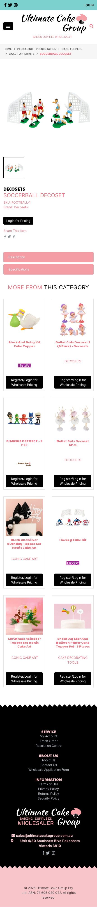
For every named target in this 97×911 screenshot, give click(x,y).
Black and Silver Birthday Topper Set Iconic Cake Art (24, 543)
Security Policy (49, 798)
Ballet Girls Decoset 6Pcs (73, 443)
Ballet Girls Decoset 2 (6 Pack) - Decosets (72, 344)
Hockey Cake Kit (72, 539)
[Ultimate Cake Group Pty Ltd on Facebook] (43, 853)
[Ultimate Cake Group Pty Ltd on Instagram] (53, 853)
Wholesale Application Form (48, 769)
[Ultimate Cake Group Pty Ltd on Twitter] (48, 853)
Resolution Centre (49, 745)
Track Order (49, 741)
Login (89, 5)
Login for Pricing (18, 221)
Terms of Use (48, 784)
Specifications (18, 269)
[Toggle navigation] (8, 26)
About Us (48, 760)
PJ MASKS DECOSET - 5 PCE (24, 443)
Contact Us (48, 765)
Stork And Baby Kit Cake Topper (24, 344)
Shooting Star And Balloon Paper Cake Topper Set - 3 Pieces (73, 642)
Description (16, 257)
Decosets (21, 207)
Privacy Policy (48, 789)
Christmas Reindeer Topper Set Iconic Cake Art (24, 642)
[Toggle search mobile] (90, 26)
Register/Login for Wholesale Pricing (24, 382)
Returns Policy (48, 793)
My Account (48, 736)
